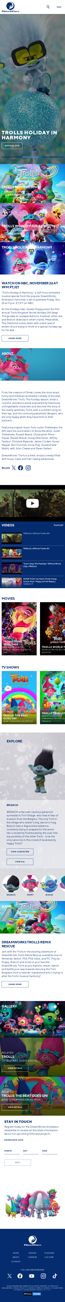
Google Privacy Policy (33, 1290)
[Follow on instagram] (29, 468)
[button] (48, 7)
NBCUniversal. (7, 1288)
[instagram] (43, 1276)
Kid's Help (47, 1290)
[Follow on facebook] (22, 468)
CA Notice (31, 1288)
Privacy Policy (20, 1288)
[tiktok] (55, 1276)
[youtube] (32, 1276)
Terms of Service (43, 1288)
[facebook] (20, 1276)
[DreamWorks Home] (10, 7)
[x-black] (9, 1276)
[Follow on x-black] (15, 468)
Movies (32, 1253)
